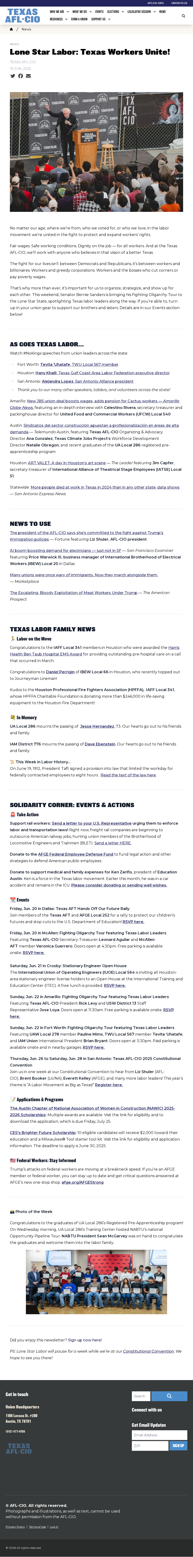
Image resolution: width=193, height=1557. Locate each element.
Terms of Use (37, 1526)
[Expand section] (68, 12)
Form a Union (79, 19)
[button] (169, 1396)
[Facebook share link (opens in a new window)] (21, 76)
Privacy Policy (15, 1526)
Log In (54, 1526)
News (162, 12)
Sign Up (178, 1446)
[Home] (11, 29)
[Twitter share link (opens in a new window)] (13, 76)
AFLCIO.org (156, 3)
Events (99, 12)
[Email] (28, 76)
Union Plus (179, 3)
